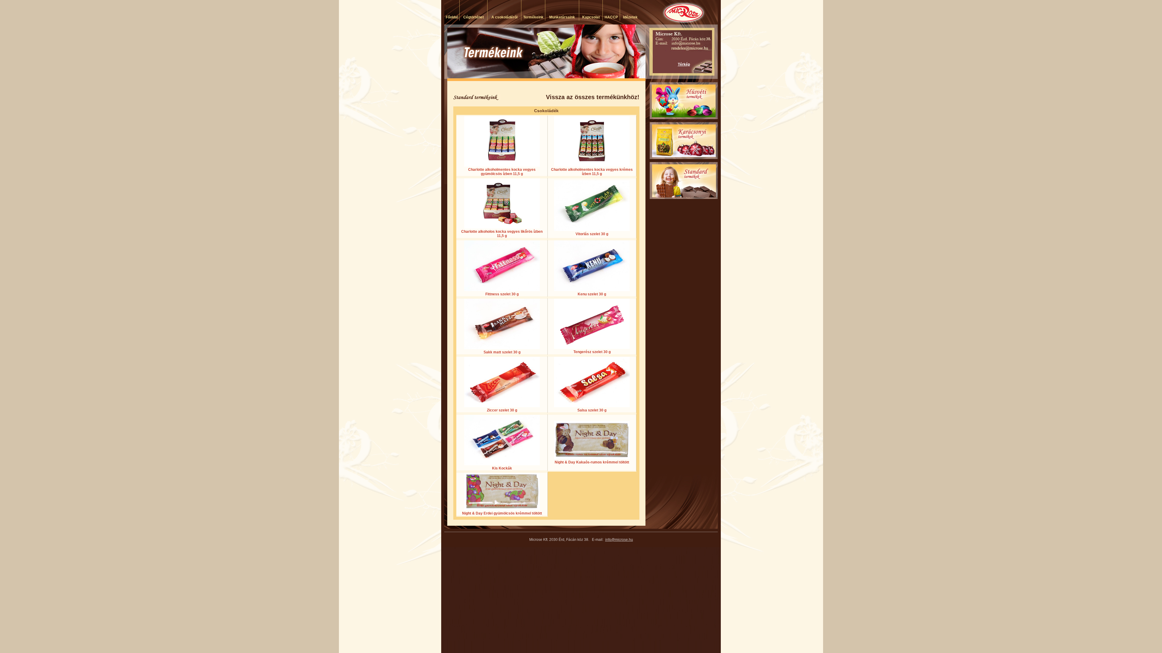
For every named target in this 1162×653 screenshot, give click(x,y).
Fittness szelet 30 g (502, 294)
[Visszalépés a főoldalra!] (661, 12)
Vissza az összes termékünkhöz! (592, 97)
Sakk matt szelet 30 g (502, 352)
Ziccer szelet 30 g (502, 410)
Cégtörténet (473, 17)
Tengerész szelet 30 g (592, 352)
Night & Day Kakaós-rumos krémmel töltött (592, 462)
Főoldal (452, 17)
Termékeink (533, 17)
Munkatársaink (562, 17)
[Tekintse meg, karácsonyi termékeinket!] (684, 140)
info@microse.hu (619, 540)
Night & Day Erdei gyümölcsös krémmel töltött (502, 513)
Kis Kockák (502, 468)
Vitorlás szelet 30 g (592, 234)
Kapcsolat (591, 17)
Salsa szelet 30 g (591, 410)
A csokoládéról (504, 17)
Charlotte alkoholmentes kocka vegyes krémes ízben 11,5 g (592, 171)
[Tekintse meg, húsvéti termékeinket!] (684, 100)
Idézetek (630, 17)
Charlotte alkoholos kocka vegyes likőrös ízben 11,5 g (502, 233)
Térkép (684, 64)
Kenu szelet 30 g (592, 294)
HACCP (611, 17)
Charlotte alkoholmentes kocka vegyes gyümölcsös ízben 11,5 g (502, 171)
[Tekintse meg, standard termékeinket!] (684, 180)
